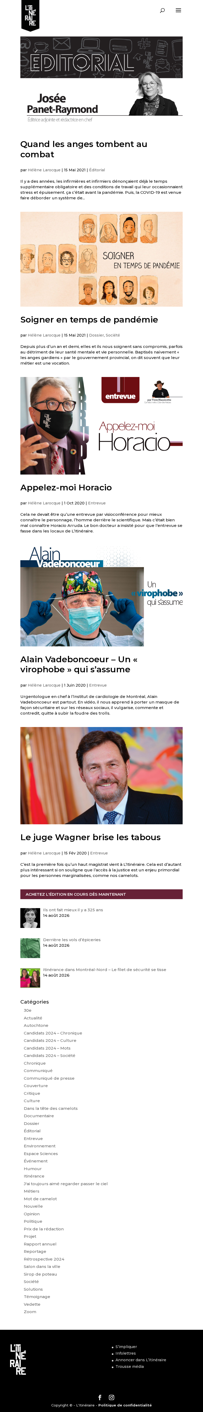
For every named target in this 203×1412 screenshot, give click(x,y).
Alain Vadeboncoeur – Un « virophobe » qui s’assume (78, 664)
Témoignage (37, 1296)
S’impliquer (126, 1346)
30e (27, 1010)
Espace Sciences (41, 1153)
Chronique (35, 1063)
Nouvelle (33, 1206)
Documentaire (39, 1115)
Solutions (33, 1289)
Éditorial (97, 170)
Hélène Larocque (44, 170)
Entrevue (97, 503)
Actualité (33, 1017)
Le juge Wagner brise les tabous (90, 837)
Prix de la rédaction (44, 1228)
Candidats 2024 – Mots (47, 1048)
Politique (33, 1221)
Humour (33, 1168)
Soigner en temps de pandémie (89, 319)
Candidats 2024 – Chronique (53, 1033)
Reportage (35, 1251)
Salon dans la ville (42, 1266)
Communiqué (38, 1070)
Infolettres (126, 1353)
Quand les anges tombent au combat (83, 149)
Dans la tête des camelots (51, 1108)
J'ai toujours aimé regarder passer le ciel (66, 1183)
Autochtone (36, 1025)
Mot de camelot (40, 1198)
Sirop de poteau (40, 1274)
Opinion (32, 1213)
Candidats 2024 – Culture (50, 1040)
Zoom (30, 1311)
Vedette (32, 1304)
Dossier (96, 335)
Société (113, 335)
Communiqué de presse (49, 1078)
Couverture (36, 1085)
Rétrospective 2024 (44, 1259)
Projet (30, 1236)
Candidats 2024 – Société (49, 1055)
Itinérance (34, 1176)
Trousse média (130, 1366)
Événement (36, 1160)
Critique (32, 1093)
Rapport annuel (40, 1244)
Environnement (40, 1145)
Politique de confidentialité (125, 1405)
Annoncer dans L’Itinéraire (141, 1360)
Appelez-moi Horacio (66, 487)
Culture (32, 1100)
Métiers (31, 1191)
